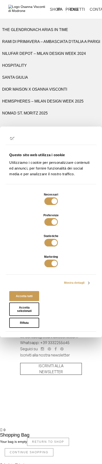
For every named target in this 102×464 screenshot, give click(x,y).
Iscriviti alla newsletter (51, 368)
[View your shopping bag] (93, 9)
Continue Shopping (29, 452)
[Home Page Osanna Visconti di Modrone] (27, 10)
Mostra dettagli (74, 282)
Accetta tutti (24, 296)
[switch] (51, 222)
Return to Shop (48, 441)
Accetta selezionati (24, 309)
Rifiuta (24, 323)
